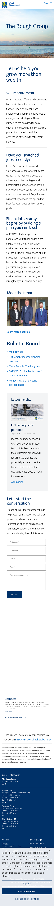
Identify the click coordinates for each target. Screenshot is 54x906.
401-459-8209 (11, 813)
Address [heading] (5, 840)
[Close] (50, 851)
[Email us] (3, 784)
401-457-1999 (12, 811)
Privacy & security (35, 844)
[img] (27, 33)
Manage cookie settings (27, 898)
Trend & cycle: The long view (25, 366)
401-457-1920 (12, 797)
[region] (27, 877)
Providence (6, 844)
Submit (14, 595)
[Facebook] (6, 784)
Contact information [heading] (11, 775)
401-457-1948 (12, 824)
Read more (17, 481)
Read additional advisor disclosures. (15, 717)
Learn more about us (18, 331)
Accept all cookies (27, 891)
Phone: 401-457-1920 (10, 781)
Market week (16, 351)
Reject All (27, 883)
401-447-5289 (11, 826)
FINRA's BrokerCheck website (31, 739)
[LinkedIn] (6, 802)
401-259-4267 (11, 800)
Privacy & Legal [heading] (35, 840)
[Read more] (8, 712)
